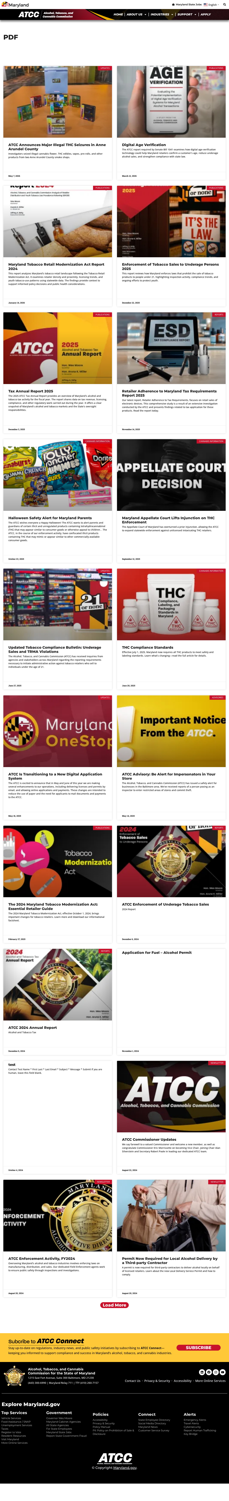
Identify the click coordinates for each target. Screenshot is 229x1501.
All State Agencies (57, 1425)
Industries (160, 14)
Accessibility (182, 1381)
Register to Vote (11, 1432)
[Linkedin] (202, 1372)
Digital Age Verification (144, 145)
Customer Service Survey (153, 1430)
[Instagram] (216, 1372)
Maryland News (148, 1426)
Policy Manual (101, 1426)
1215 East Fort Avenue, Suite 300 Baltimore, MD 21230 (61, 1377)
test (11, 1065)
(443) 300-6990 (37, 1382)
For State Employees (59, 1428)
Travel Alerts (191, 1423)
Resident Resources (13, 1435)
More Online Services (210, 1381)
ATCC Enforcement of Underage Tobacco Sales (165, 904)
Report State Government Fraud (66, 1435)
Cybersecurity (192, 1426)
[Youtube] (223, 1372)
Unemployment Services (16, 1425)
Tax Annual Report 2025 (30, 391)
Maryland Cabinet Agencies (63, 1421)
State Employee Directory (154, 1419)
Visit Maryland (10, 1439)
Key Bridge (190, 1434)
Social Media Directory (152, 1423)
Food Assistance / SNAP (16, 1421)
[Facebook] (209, 1372)
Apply (206, 14)
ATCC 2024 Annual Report (32, 1028)
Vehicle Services (11, 1418)
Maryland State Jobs (58, 1432)
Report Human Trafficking (200, 1430)
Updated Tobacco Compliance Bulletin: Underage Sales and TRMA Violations (54, 649)
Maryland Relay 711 (61, 1382)
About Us (134, 14)
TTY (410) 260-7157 (87, 1382)
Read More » (15, 166)
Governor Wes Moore (59, 1418)
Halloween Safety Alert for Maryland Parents (50, 518)
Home (118, 14)
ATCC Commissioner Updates (149, 1139)
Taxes (4, 1428)
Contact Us (132, 1381)
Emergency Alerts (195, 1419)
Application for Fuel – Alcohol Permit (157, 952)
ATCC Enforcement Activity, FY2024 (41, 1258)
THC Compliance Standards (147, 647)
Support (185, 14)
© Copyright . (114, 1468)
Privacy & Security (157, 1381)
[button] (224, 4)
